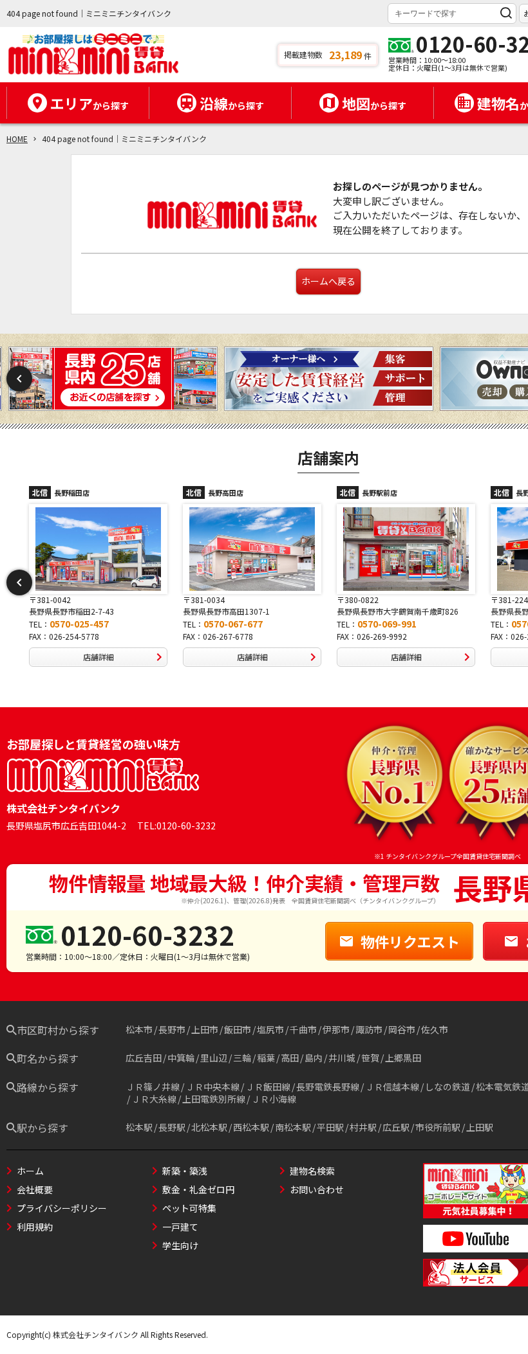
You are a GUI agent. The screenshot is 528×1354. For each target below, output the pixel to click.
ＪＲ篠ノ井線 (153, 1086)
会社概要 (35, 1189)
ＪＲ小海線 (273, 1098)
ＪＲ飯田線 (267, 1086)
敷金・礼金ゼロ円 (198, 1189)
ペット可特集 (189, 1208)
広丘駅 (396, 1127)
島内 (314, 1057)
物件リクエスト (410, 941)
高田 (290, 1057)
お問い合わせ (317, 1189)
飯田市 (237, 1029)
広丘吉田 (144, 1057)
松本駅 (139, 1127)
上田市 (204, 1029)
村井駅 (363, 1127)
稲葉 (266, 1057)
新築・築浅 (184, 1170)
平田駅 (330, 1127)
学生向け (180, 1245)
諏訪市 (368, 1029)
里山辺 (213, 1057)
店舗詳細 (98, 656)
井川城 (341, 1057)
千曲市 (303, 1029)
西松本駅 (251, 1127)
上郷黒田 (403, 1057)
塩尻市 (270, 1029)
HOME (17, 138)
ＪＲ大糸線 (153, 1098)
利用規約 (35, 1226)
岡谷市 (401, 1029)
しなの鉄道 (447, 1086)
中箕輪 (180, 1057)
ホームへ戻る (328, 281)
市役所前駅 (437, 1127)
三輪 (242, 1057)
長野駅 (171, 1127)
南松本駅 (293, 1127)
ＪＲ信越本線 (392, 1086)
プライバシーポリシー (62, 1208)
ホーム (30, 1170)
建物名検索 (312, 1170)
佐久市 (434, 1029)
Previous (19, 379)
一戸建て (180, 1226)
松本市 (139, 1029)
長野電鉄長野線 (327, 1086)
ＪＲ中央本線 (212, 1086)
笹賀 (370, 1057)
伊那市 (336, 1029)
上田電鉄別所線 (213, 1098)
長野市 (171, 1029)
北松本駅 (209, 1127)
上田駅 (479, 1127)
